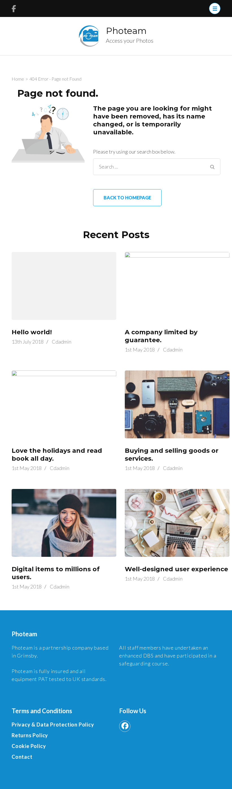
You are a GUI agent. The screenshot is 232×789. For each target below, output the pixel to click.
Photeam (126, 30)
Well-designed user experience (176, 569)
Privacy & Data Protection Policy (53, 724)
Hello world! (32, 332)
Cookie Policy (29, 746)
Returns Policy (30, 735)
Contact (22, 757)
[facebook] (124, 726)
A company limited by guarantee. (161, 336)
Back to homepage (127, 197)
